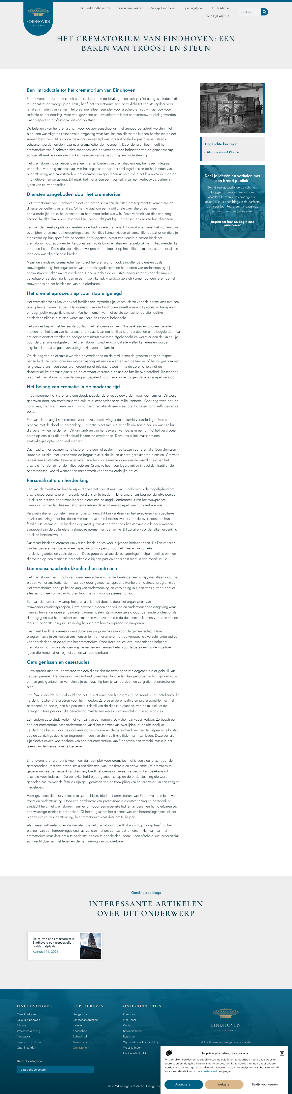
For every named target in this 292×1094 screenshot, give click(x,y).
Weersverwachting (28, 1031)
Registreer (129, 1036)
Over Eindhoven (27, 1014)
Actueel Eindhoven (93, 8)
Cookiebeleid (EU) (134, 1053)
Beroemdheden (133, 1031)
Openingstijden (193, 8)
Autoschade (80, 1042)
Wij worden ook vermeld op (141, 1042)
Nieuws (21, 1025)
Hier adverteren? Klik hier (223, 152)
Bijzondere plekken (130, 8)
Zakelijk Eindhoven (163, 8)
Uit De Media (220, 8)
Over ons (129, 1014)
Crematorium (81, 1047)
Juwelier (78, 1025)
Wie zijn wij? (215, 15)
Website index (132, 1047)
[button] (282, 1053)
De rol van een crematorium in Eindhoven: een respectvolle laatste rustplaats (53, 942)
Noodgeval (24, 1036)
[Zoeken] (264, 11)
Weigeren (224, 1084)
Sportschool (80, 1031)
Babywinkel (80, 1036)
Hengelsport (80, 1014)
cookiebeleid (209, 1071)
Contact (127, 1025)
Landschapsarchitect (85, 1020)
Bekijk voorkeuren (265, 1084)
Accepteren (183, 1084)
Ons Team (129, 1020)
